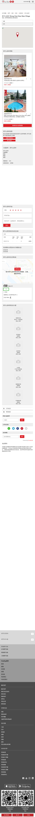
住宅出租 (5, 251)
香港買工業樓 (4, 769)
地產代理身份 (9, 138)
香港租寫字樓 (4, 755)
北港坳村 (18, 351)
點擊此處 (17, 269)
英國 (2, 739)
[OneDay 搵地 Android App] (24, 786)
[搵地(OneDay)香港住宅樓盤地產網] (8, 1)
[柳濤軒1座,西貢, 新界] (18, 312)
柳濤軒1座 (18, 318)
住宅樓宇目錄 (4, 649)
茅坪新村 (18, 334)
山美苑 (18, 367)
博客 (2, 712)
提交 (7, 225)
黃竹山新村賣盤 (7, 51)
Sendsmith (30, 440)
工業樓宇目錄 (4, 656)
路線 (29, 815)
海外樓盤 (3, 717)
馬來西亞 (3, 677)
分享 (18, 815)
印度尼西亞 (4, 679)
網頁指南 (3, 704)
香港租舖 (3, 760)
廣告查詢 (3, 694)
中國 (2, 727)
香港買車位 (4, 774)
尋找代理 (3, 701)
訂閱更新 (7, 815)
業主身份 (9, 140)
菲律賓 (3, 669)
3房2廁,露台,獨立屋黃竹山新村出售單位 (14, 80)
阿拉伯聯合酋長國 (5, 744)
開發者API (4, 714)
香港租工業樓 (4, 757)
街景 (4, 24)
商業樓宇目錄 (4, 652)
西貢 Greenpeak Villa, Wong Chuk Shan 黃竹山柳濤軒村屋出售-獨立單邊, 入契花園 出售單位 (17, 116)
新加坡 (3, 674)
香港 (2, 664)
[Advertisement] (17, 185)
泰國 (2, 671)
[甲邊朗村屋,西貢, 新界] (18, 394)
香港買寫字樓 (4, 767)
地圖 (4, 21)
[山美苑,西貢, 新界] (18, 361)
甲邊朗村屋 (18, 400)
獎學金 (3, 699)
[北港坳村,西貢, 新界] (18, 345)
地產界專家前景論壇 (6, 719)
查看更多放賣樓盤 (17, 125)
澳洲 (2, 737)
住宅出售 (5, 250)
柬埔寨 (3, 732)
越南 (2, 666)
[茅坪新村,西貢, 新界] (18, 328)
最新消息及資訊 (5, 691)
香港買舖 (3, 772)
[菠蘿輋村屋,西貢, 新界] (18, 378)
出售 (5, 234)
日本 (2, 729)
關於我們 (3, 689)
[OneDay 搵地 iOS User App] (10, 786)
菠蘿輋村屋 (18, 384)
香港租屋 (3, 752)
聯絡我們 (3, 696)
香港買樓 (3, 764)
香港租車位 (4, 762)
